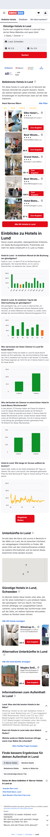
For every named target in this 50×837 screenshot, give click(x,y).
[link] (25, 224)
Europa (19, 834)
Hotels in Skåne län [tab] (30, 768)
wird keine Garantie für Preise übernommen (18, 808)
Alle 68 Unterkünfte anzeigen (16, 661)
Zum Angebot (36, 128)
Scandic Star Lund (10, 788)
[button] (4, 12)
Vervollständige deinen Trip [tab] (15, 774)
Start (13, 834)
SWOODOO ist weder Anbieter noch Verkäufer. (20, 815)
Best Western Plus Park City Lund (16, 795)
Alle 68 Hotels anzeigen (13, 621)
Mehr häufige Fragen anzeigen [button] (25, 746)
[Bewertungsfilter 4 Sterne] (22, 108)
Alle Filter (43, 103)
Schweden (28, 834)
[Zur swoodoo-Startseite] (16, 13)
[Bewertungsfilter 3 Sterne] (13, 108)
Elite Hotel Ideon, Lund (12, 792)
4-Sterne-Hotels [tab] (10, 763)
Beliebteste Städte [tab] (11, 768)
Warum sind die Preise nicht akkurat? (21, 825)
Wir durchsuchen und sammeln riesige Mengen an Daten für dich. (21, 820)
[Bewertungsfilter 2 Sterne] (5, 108)
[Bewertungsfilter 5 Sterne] (33, 108)
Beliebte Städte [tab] (27, 763)
